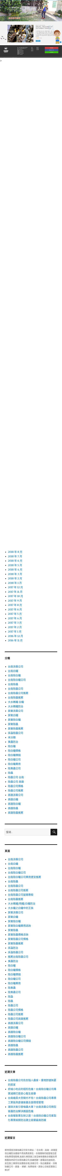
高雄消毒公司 (15, 794)
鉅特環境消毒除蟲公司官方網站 (19, 1150)
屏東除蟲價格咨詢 (18, 934)
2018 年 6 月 (15, 560)
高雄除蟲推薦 (15, 812)
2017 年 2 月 (15, 627)
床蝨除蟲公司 (15, 733)
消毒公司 (34, 1163)
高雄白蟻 (13, 799)
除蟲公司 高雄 (16, 781)
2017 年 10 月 (15, 596)
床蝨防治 (13, 947)
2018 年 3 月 (15, 574)
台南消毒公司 (15, 666)
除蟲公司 (13, 1005)
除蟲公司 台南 (16, 777)
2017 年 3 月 (15, 622)
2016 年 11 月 (15, 640)
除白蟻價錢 (14, 755)
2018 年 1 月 (15, 582)
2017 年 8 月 (15, 605)
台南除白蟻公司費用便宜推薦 (24, 877)
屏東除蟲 (13, 724)
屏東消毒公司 (15, 710)
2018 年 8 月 (15, 551)
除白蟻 (12, 746)
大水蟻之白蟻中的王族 (20, 908)
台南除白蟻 (14, 675)
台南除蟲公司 (15, 688)
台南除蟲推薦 (15, 697)
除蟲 (10, 772)
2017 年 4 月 (15, 618)
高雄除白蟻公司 (17, 1036)
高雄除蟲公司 (15, 1049)
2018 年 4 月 (15, 569)
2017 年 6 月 (15, 609)
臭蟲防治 (13, 741)
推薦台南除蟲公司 (18, 956)
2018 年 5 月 (15, 565)
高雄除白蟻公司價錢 (19, 1040)
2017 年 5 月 (15, 613)
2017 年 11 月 (15, 591)
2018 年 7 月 (15, 556)
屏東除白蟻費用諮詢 (19, 925)
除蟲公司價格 (15, 786)
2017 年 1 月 (14, 631)
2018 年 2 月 (15, 578)
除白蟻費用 (14, 763)
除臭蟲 (12, 987)
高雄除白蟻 (14, 803)
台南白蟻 (13, 671)
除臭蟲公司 (14, 768)
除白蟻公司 (14, 759)
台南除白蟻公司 (17, 679)
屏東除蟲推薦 (15, 728)
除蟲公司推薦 (15, 790)
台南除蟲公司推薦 (18, 693)
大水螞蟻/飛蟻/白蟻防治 (21, 903)
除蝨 (10, 996)
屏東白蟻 (13, 715)
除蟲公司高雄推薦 (18, 1018)
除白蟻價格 (14, 750)
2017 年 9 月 (15, 600)
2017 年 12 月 (15, 587)
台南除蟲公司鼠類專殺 (20, 894)
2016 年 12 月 (15, 636)
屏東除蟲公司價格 (18, 939)
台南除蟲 (13, 684)
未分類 (12, 737)
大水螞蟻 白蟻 (16, 702)
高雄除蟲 (13, 808)
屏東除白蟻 (14, 719)
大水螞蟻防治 (15, 706)
